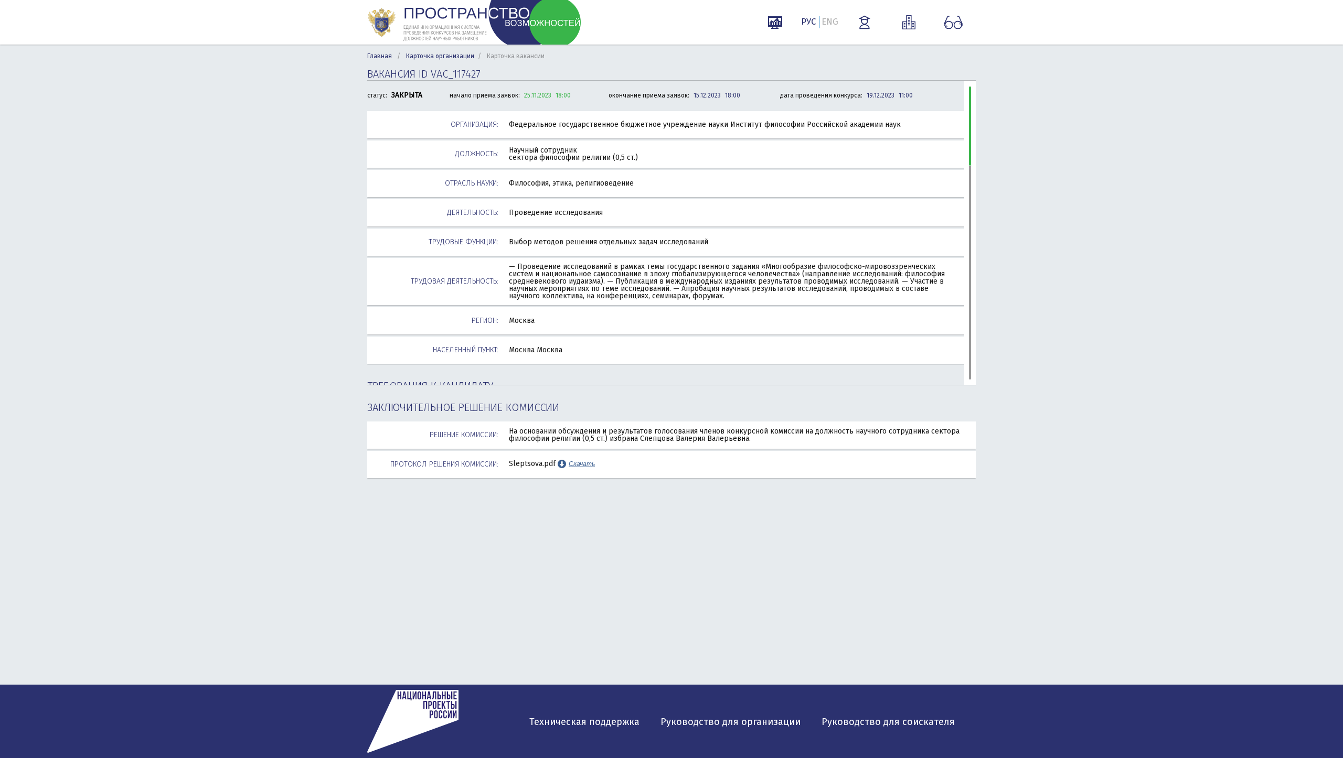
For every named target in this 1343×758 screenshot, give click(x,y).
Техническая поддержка (584, 722)
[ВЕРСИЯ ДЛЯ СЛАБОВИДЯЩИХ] (953, 22)
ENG (830, 21)
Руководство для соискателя (888, 722)
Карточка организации (440, 56)
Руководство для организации (730, 722)
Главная (379, 56)
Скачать (582, 464)
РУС (808, 21)
